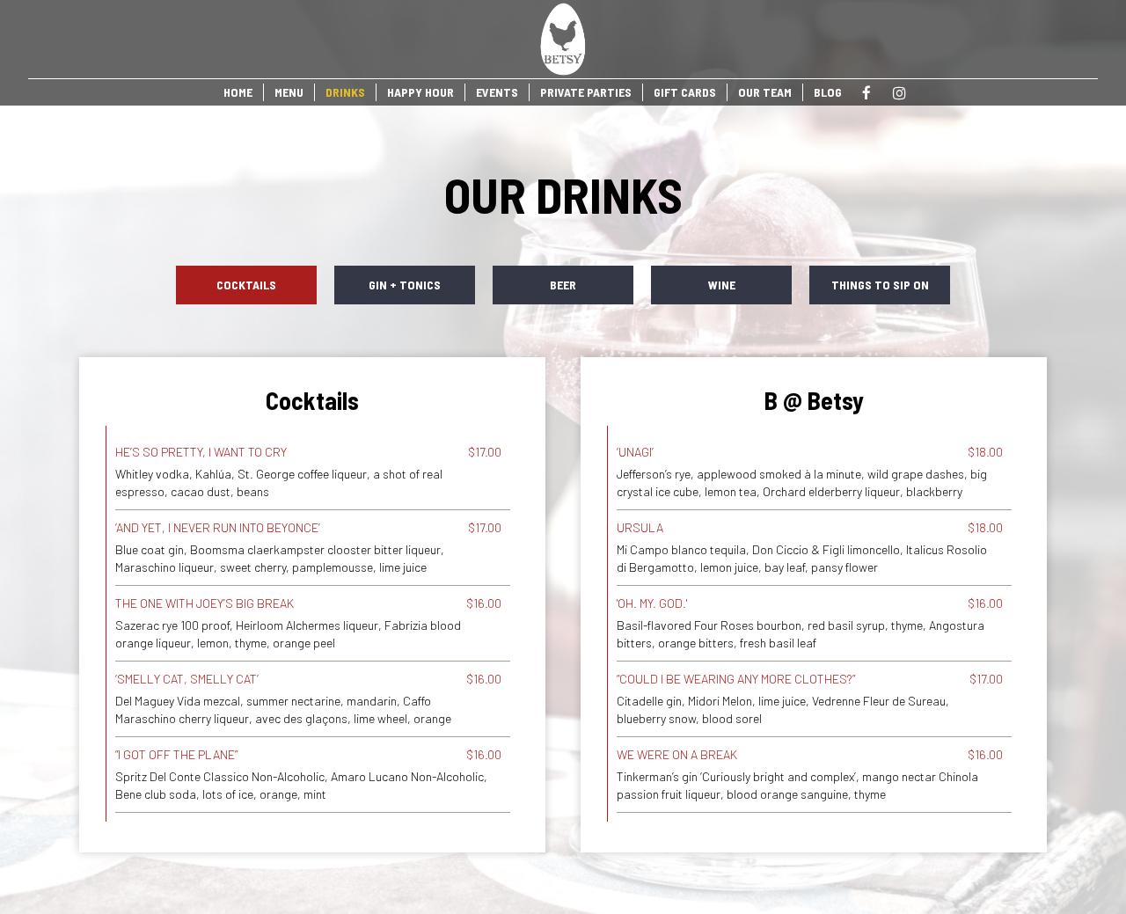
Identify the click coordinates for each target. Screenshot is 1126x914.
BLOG (828, 91)
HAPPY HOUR (420, 91)
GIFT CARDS (685, 91)
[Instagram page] (899, 93)
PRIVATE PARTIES (586, 91)
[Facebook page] (866, 93)
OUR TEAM (765, 91)
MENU (288, 91)
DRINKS (345, 91)
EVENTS (497, 91)
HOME (237, 91)
